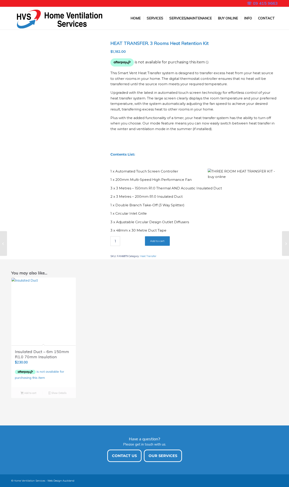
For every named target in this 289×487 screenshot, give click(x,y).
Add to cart (157, 241)
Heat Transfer (148, 256)
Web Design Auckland (60, 480)
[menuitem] (136, 18)
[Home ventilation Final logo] (57, 18)
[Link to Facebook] (12, 3)
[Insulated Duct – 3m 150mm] (285, 243)
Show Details (59, 393)
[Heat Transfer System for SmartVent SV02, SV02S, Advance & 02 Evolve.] (3, 243)
